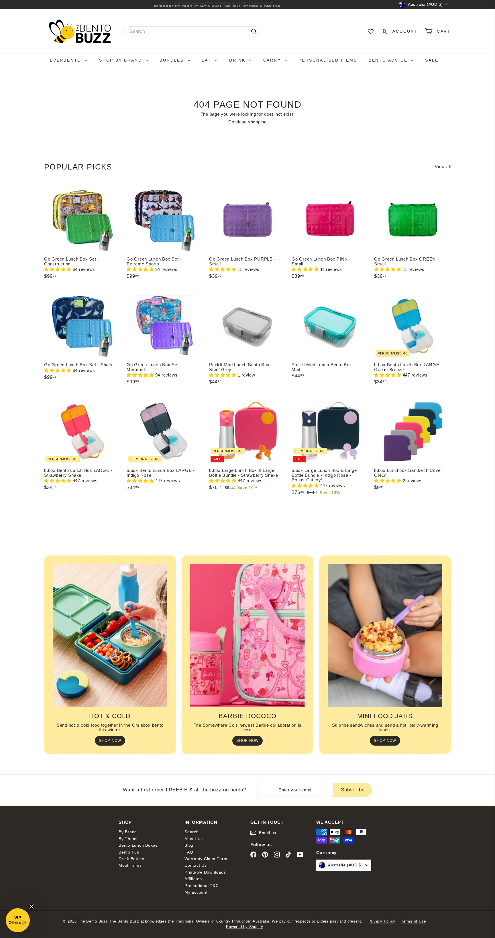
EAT (207, 60)
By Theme (129, 838)
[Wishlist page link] (371, 31)
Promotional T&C (201, 885)
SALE (431, 60)
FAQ (188, 852)
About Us (193, 838)
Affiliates (193, 878)
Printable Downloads (205, 872)
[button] (58, 269)
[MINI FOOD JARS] (385, 635)
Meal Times (130, 865)
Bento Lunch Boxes (138, 845)
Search (191, 831)
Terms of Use (413, 921)
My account (196, 892)
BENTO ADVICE (389, 60)
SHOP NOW (110, 740)
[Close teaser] (31, 906)
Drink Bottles (131, 858)
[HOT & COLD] (110, 635)
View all (443, 166)
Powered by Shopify (244, 927)
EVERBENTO (66, 60)
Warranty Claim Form (205, 858)
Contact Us (195, 865)
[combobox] (192, 31)
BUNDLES (173, 60)
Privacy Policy (382, 921)
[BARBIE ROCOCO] (247, 635)
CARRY (273, 60)
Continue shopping (247, 121)
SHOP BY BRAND (121, 60)
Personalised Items (327, 60)
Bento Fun (129, 852)
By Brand (128, 831)
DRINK (238, 60)
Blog (188, 845)
